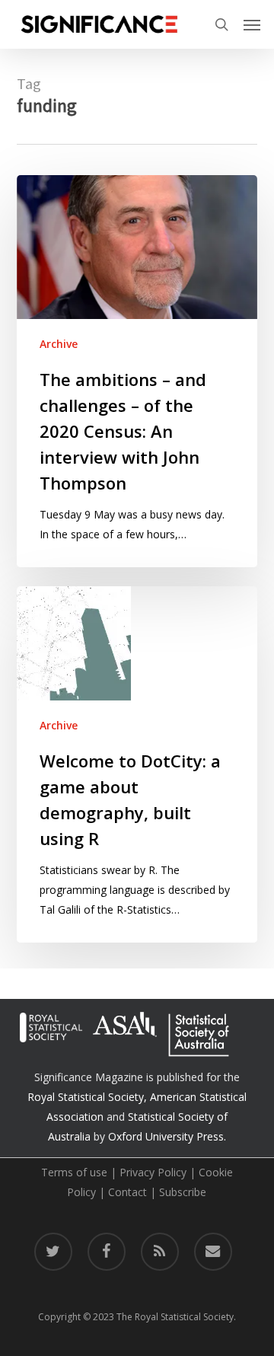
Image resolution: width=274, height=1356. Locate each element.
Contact (127, 1192)
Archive (59, 344)
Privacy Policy (152, 1172)
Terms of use (74, 1172)
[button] (252, 24)
